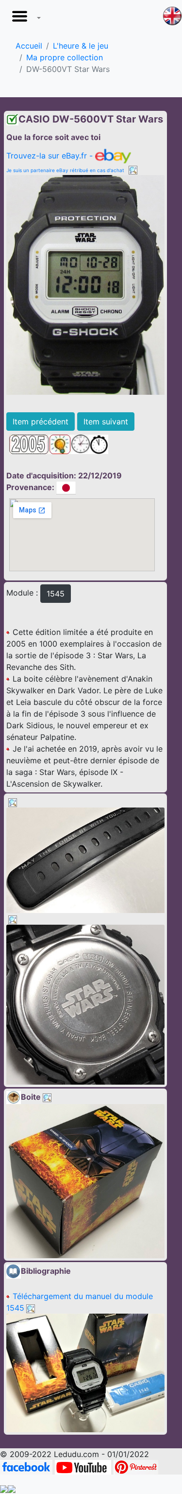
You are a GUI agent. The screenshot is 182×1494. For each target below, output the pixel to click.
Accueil (29, 46)
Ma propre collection (64, 57)
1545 (56, 593)
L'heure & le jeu (80, 46)
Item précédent (40, 421)
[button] (24, 19)
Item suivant (105, 421)
